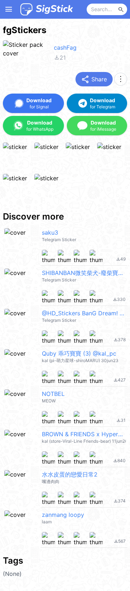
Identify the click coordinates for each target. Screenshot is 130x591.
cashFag (65, 47)
